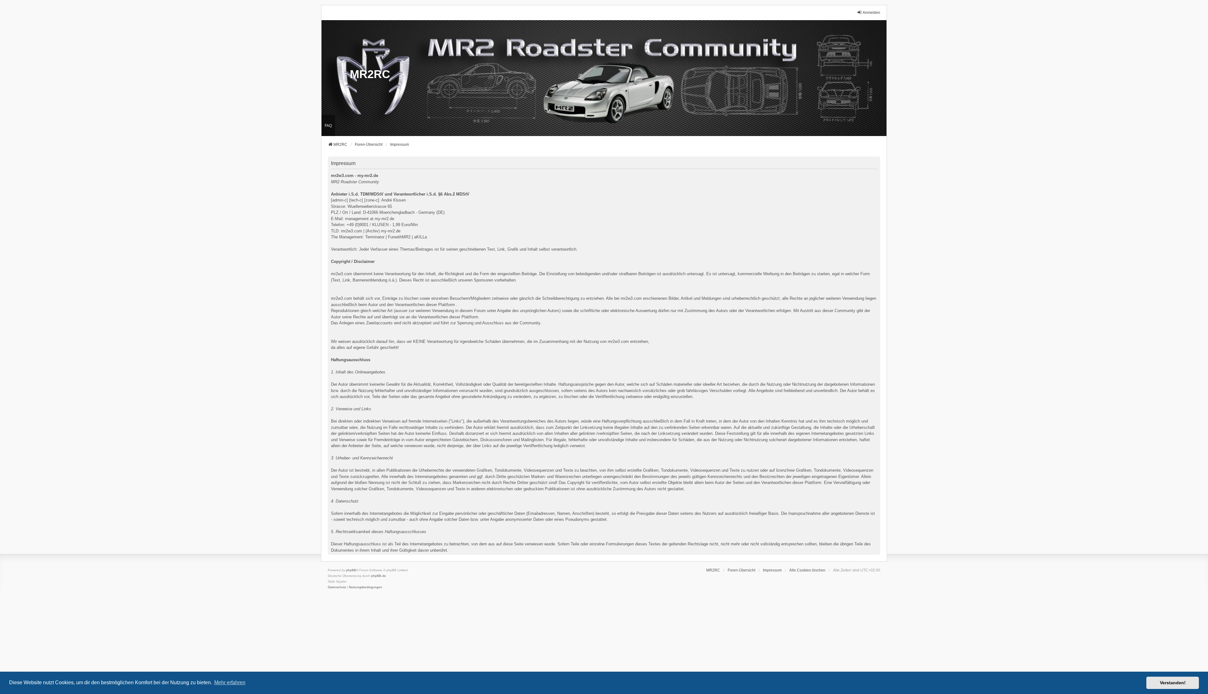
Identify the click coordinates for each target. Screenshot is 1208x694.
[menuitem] (772, 570)
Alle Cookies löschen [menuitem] (807, 570)
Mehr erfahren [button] (229, 682)
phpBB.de (378, 575)
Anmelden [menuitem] (871, 12)
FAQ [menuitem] (328, 125)
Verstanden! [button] (1173, 682)
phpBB (351, 570)
